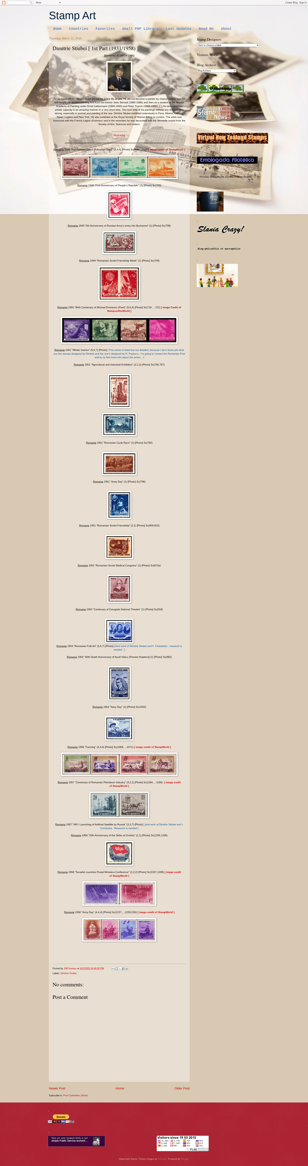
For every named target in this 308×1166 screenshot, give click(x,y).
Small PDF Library (140, 29)
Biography (119, 135)
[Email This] (113, 969)
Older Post (182, 1088)
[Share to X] (120, 969)
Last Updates (178, 29)
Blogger (185, 1159)
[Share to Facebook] (123, 969)
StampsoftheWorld (118, 311)
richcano (162, 1159)
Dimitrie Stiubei (68, 973)
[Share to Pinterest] (127, 969)
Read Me (206, 29)
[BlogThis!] (116, 969)
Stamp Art (72, 15)
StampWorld (176, 149)
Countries (78, 29)
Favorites (105, 29)
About (226, 29)
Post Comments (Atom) (75, 1095)
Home (57, 29)
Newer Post (57, 1088)
